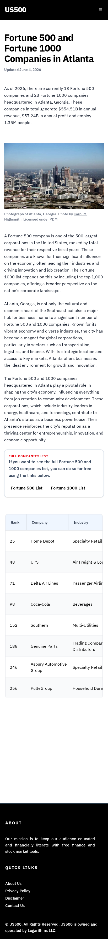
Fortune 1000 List (68, 488)
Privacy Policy (17, 890)
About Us (13, 883)
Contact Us (15, 905)
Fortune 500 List (26, 488)
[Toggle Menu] (101, 10)
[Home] (15, 9)
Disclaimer (14, 898)
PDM (53, 219)
